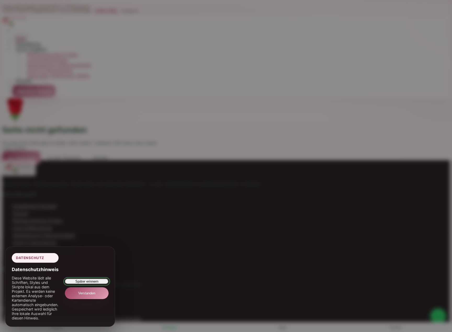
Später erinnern (86, 281)
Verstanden (86, 293)
